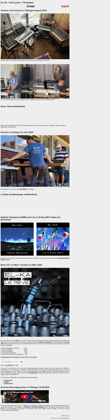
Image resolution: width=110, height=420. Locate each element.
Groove (6, 382)
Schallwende (33, 373)
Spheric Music (8, 383)
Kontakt (30, 6)
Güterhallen (23, 189)
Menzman (27, 407)
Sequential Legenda (37, 407)
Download (9, 365)
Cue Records (8, 380)
